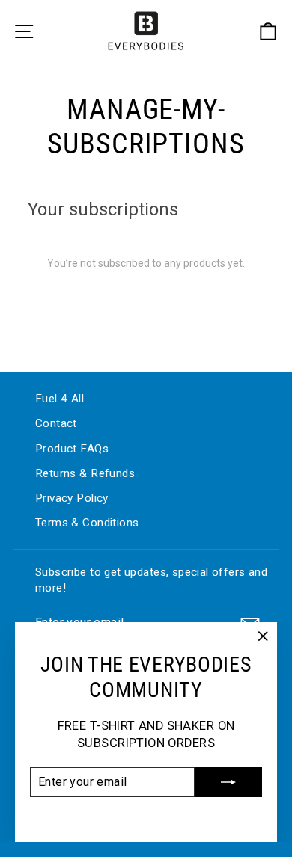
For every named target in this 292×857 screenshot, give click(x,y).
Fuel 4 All (59, 398)
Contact (56, 423)
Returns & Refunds (85, 473)
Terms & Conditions (87, 522)
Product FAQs (72, 448)
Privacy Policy (72, 498)
